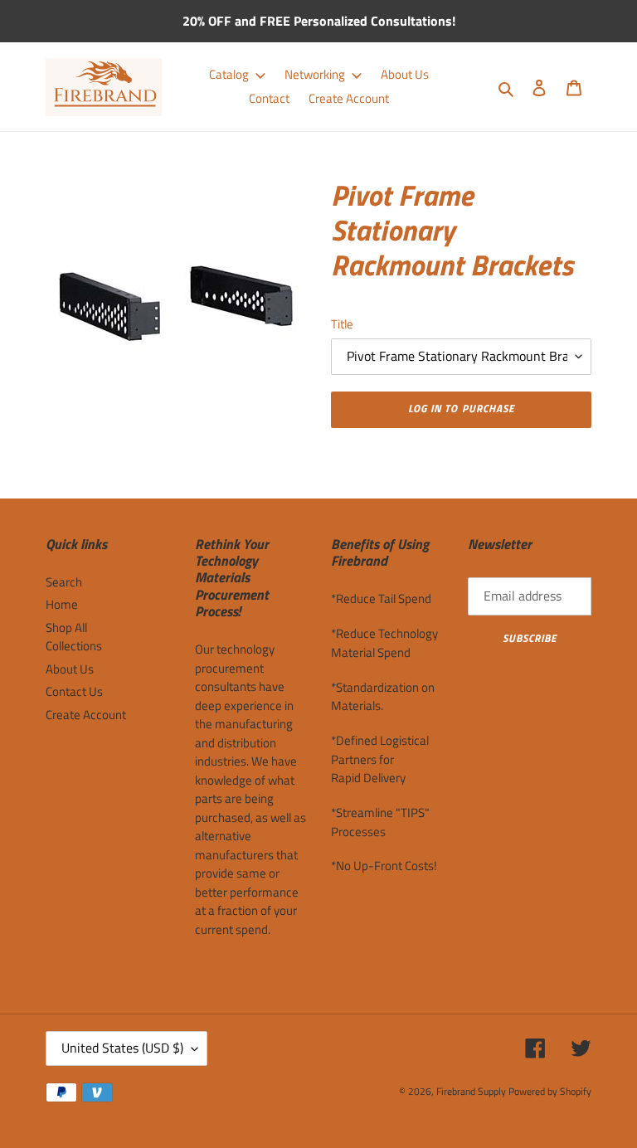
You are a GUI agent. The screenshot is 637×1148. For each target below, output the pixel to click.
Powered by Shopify (549, 1091)
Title (342, 324)
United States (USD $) (122, 1048)
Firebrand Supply (471, 1091)
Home (62, 604)
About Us (70, 669)
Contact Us (74, 691)
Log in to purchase (461, 408)
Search (64, 581)
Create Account (86, 714)
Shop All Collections (74, 637)
